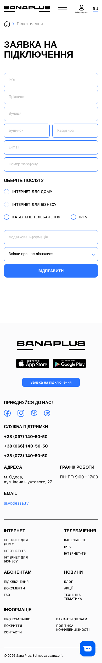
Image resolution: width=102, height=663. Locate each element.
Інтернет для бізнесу (16, 559)
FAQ (7, 595)
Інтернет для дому (16, 542)
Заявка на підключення (51, 382)
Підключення (16, 582)
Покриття (13, 626)
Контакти (13, 632)
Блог (68, 582)
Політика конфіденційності (72, 628)
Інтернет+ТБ (15, 551)
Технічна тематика (73, 597)
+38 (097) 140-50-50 (26, 436)
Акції (68, 588)
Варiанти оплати (71, 619)
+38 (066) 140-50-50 (26, 446)
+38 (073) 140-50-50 (26, 456)
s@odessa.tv (16, 503)
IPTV (67, 547)
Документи (14, 588)
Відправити (51, 271)
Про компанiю (17, 619)
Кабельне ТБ (75, 540)
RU (95, 9)
